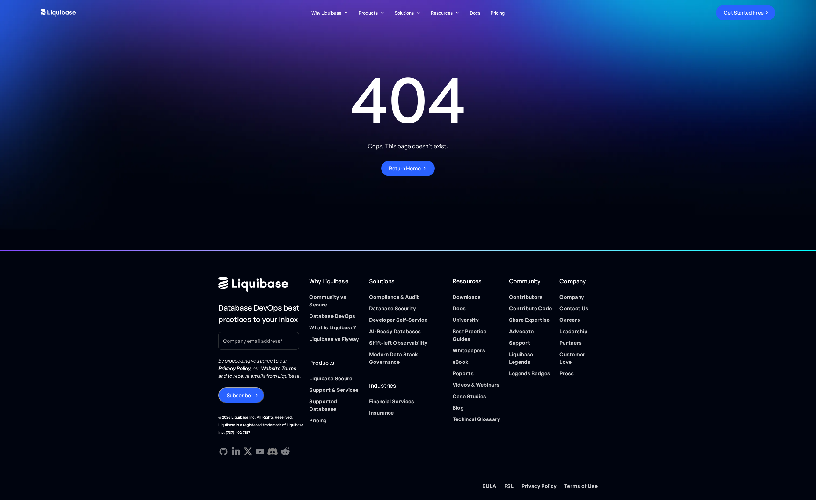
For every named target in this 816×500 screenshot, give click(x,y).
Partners (570, 343)
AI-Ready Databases (395, 331)
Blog (458, 408)
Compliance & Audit (394, 297)
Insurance (381, 413)
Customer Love (572, 358)
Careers (569, 320)
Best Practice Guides (469, 335)
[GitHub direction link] (223, 452)
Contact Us (573, 308)
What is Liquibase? (332, 327)
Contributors (526, 297)
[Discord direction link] (272, 452)
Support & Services (334, 390)
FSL (509, 486)
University (466, 320)
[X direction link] (248, 451)
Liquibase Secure (330, 378)
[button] (329, 13)
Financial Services (391, 401)
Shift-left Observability (398, 343)
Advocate (521, 331)
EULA (489, 486)
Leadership (573, 331)
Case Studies (469, 396)
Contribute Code (530, 308)
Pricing (498, 13)
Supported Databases (323, 405)
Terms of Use (581, 486)
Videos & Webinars (476, 385)
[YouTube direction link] (260, 452)
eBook (461, 362)
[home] (119, 13)
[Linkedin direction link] (236, 452)
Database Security (392, 308)
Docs (475, 13)
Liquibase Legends (521, 358)
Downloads (467, 297)
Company (571, 297)
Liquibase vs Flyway (334, 339)
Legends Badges (529, 373)
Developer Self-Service (398, 320)
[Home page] (261, 284)
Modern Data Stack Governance (393, 358)
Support (519, 343)
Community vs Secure (327, 301)
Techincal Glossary (476, 419)
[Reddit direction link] (285, 452)
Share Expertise (529, 320)
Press (566, 373)
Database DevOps (332, 316)
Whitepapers (469, 350)
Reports (463, 373)
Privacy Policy (539, 486)
